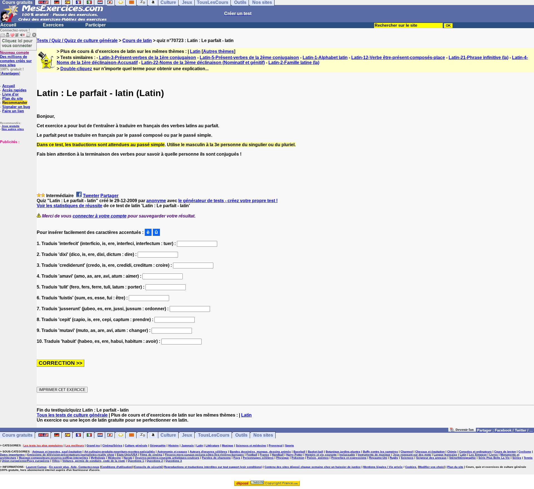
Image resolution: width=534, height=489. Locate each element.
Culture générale (136, 445)
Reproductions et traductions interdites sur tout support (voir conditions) (213, 466)
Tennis (528, 457)
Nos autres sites (13, 129)
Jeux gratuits (10, 126)
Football (251, 454)
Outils (241, 435)
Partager (109, 195)
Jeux (187, 435)
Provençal (276, 445)
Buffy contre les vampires (380, 451)
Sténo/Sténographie (462, 457)
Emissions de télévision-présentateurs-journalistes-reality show (70, 454)
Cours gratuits (17, 435)
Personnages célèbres (258, 457)
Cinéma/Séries (112, 445)
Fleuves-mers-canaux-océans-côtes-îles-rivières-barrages (204, 454)
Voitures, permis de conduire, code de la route (93, 460)
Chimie (452, 451)
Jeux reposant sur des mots (412, 454)
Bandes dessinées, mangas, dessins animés (260, 451)
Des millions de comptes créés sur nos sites (16, 58)
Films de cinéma (151, 454)
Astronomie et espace (172, 451)
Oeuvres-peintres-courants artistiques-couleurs (167, 457)
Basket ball (315, 451)
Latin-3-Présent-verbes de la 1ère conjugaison (147, 57)
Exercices (53, 25)
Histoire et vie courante (321, 454)
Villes (56, 460)
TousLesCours (213, 435)
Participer (95, 25)
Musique (227, 445)
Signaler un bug (16, 107)
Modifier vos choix (431, 466)
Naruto (127, 457)
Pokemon (297, 457)
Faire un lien (13, 111)
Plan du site (12, 98)
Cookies (410, 466)
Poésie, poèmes (318, 457)
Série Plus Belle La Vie (494, 457)
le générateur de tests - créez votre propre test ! (228, 200)
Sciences (407, 457)
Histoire (173, 445)
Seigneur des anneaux (431, 457)
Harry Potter (294, 454)
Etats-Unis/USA (127, 454)
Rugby (394, 457)
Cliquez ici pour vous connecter (17, 43)
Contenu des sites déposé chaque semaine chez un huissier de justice (312, 466)
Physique (282, 457)
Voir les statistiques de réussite (69, 205)
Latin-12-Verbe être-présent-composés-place (398, 57)
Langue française (445, 454)
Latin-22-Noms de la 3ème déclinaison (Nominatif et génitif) (203, 62)
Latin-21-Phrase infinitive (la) (478, 57)
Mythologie (98, 457)
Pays (236, 457)
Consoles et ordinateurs (475, 451)
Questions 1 (136, 460)
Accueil (8, 25)
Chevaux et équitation (430, 451)
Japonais (187, 445)
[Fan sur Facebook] (462, 430)
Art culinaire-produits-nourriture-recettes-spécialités (119, 451)
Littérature (212, 445)
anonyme (156, 200)
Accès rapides (14, 90)
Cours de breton (505, 451)
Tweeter (91, 195)
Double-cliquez (76, 68)
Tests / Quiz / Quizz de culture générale (77, 40)
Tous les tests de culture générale (72, 415)
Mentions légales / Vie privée (383, 466)
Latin (195, 51)
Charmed (406, 451)
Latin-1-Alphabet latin (325, 57)
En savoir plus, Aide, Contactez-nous (74, 466)
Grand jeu (93, 445)
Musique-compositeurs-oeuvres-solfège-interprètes (53, 457)
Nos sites (263, 435)
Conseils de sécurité (148, 466)
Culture (168, 435)
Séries (516, 457)
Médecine (114, 457)
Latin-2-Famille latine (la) (293, 62)
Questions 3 (173, 460)
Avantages (10, 73)
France (264, 454)
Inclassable (347, 454)
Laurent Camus (36, 466)
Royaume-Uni (378, 457)
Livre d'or (10, 94)
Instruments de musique (374, 454)
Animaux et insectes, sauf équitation (57, 451)
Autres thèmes (218, 51)
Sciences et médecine (251, 445)
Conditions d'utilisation (116, 466)
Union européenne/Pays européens (26, 460)
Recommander (14, 103)
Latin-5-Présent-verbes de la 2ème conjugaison (249, 57)
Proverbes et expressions (349, 457)
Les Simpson (478, 454)
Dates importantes (12, 454)
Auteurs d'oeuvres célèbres (208, 451)
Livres (493, 454)
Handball (278, 454)
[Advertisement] (16, 172)
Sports (289, 445)
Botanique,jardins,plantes (343, 451)
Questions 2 (155, 460)
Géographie (158, 445)
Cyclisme (524, 451)
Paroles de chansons (216, 457)
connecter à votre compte (100, 216)
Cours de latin (137, 40)
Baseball (299, 451)
